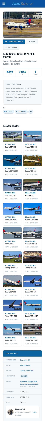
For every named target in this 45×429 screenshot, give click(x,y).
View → (35, 412)
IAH (31, 112)
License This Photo (14, 41)
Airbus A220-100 (21, 112)
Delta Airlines (8, 112)
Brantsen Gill (25, 360)
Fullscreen (11, 47)
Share (32, 41)
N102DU (24, 376)
